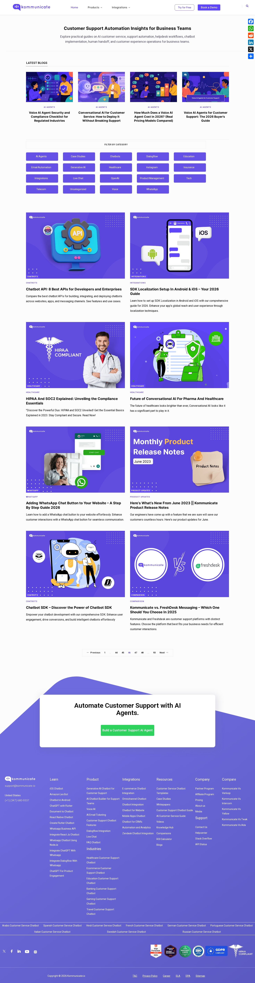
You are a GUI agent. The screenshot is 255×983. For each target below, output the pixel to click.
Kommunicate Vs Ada (234, 825)
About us (200, 805)
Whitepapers (163, 804)
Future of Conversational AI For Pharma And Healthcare (177, 399)
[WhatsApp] (250, 28)
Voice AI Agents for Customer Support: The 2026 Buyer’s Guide (205, 116)
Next (162, 652)
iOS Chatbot (56, 788)
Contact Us (201, 827)
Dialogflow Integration (98, 831)
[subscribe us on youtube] (27, 951)
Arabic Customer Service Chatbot (20, 925)
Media (198, 811)
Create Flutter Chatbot (62, 823)
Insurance (189, 167)
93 (154, 652)
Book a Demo (209, 7)
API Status (201, 844)
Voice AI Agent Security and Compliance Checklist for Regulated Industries (49, 116)
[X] (250, 49)
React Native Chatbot (61, 817)
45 (123, 652)
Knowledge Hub (164, 827)
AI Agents (41, 156)
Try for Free (184, 7)
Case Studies (78, 156)
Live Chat (78, 178)
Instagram (152, 167)
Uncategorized (78, 189)
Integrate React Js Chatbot (64, 834)
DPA (188, 975)
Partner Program (204, 788)
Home (74, 7)
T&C (135, 975)
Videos (160, 821)
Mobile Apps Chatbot (133, 816)
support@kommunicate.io (20, 785)
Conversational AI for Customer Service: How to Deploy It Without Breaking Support (101, 116)
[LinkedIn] (250, 42)
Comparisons (163, 833)
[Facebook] (250, 21)
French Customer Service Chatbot (144, 925)
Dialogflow (152, 156)
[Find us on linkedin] (19, 951)
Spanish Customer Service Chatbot (62, 925)
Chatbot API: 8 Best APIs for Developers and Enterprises (74, 289)
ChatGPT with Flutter (61, 805)
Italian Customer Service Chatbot (52, 931)
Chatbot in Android (60, 800)
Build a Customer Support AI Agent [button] (127, 730)
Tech (189, 178)
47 (135, 652)
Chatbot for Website (133, 810)
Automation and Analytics (136, 827)
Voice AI (91, 809)
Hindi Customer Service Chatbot (103, 925)
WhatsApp (152, 189)
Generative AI (78, 167)
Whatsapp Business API (63, 828)
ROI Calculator (164, 839)
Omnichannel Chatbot (134, 798)
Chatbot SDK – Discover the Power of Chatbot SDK (69, 607)
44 (116, 652)
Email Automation (41, 167)
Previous (95, 652)
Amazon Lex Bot (59, 794)
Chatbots (115, 156)
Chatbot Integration (133, 804)
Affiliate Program (204, 794)
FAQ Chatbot (93, 842)
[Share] (250, 56)
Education (189, 156)
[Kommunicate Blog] (31, 7)
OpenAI (115, 178)
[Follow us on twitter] (4, 951)
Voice (115, 189)
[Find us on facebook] (12, 951)
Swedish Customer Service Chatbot (126, 931)
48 (142, 652)
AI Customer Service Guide (171, 816)
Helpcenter (201, 832)
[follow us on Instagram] (35, 952)
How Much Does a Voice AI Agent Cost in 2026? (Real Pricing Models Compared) (153, 116)
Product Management (152, 178)
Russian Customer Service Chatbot (202, 931)
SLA (178, 975)
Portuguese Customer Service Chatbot (231, 925)
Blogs (159, 844)
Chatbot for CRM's (132, 821)
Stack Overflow (203, 838)
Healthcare (115, 167)
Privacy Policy (150, 975)
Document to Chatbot (61, 811)
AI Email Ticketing (96, 814)
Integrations (41, 178)
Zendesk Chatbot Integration (138, 833)
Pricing (199, 800)
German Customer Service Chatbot (187, 925)
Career (166, 975)
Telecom (41, 189)
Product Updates (140, 491)
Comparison (138, 595)
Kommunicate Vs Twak (234, 819)
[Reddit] (250, 35)
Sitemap (200, 975)
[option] (49, 98)
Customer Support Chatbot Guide (174, 810)
